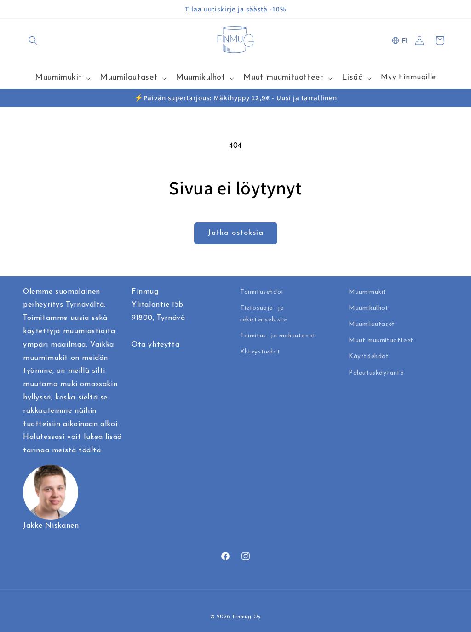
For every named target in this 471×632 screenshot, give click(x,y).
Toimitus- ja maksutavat (278, 335)
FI (405, 40)
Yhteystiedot (260, 351)
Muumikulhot (369, 308)
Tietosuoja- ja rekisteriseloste (263, 314)
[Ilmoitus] (445, 9)
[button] (33, 40)
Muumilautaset (372, 324)
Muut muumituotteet (381, 340)
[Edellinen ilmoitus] (26, 9)
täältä (90, 450)
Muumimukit (367, 292)
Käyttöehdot (369, 356)
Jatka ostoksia (236, 233)
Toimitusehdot (262, 292)
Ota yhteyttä (155, 344)
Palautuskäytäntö (376, 373)
